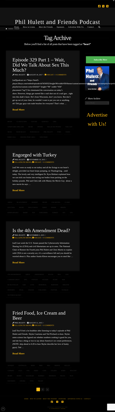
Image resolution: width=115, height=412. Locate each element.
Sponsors (62, 398)
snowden (11, 290)
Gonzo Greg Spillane (16, 127)
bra (59, 274)
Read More (18, 109)
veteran (65, 290)
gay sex (34, 121)
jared (44, 207)
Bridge (57, 365)
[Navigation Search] (99, 26)
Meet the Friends (50, 398)
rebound (54, 285)
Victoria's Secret (14, 295)
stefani (31, 290)
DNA (25, 279)
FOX (28, 370)
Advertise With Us (75, 398)
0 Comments (61, 75)
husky (19, 376)
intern (40, 127)
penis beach (34, 132)
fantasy (35, 279)
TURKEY (55, 212)
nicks (10, 132)
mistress (52, 376)
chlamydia (55, 202)
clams (67, 202)
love (32, 285)
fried (36, 370)
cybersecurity (14, 279)
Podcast (50, 75)
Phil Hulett (48, 132)
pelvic (62, 376)
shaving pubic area (27, 137)
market (41, 376)
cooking (11, 370)
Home (26, 398)
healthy (73, 370)
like (24, 285)
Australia (22, 365)
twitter (54, 290)
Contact (87, 398)
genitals (45, 121)
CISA (67, 274)
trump (40, 381)
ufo (71, 212)
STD (33, 212)
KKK (63, 279)
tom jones (42, 290)
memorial (43, 285)
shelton (66, 285)
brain (10, 121)
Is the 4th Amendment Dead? (41, 230)
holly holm (33, 207)
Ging (54, 121)
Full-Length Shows (22, 162)
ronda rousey (13, 212)
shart (25, 212)
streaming (43, 212)
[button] (113, 2)
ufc (64, 212)
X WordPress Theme (57, 408)
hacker (45, 279)
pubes (68, 132)
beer (33, 365)
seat (71, 376)
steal (21, 290)
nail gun (68, 127)
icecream (30, 376)
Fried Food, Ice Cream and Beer (38, 315)
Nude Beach (20, 132)
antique (11, 365)
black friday (22, 202)
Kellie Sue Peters (54, 127)
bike (41, 365)
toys (31, 381)
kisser (53, 207)
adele (10, 202)
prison (63, 207)
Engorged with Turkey (34, 154)
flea (20, 370)
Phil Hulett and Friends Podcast (57, 22)
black (50, 274)
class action (22, 121)
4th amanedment (14, 274)
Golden (54, 370)
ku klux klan (13, 285)
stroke (22, 381)
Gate (44, 370)
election (11, 207)
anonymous (39, 274)
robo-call (12, 137)
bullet (67, 365)
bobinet (35, 202)
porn (59, 132)
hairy (63, 370)
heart (30, 127)
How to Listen (35, 398)
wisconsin (44, 137)
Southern (11, 381)
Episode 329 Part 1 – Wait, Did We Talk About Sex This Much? (40, 65)
